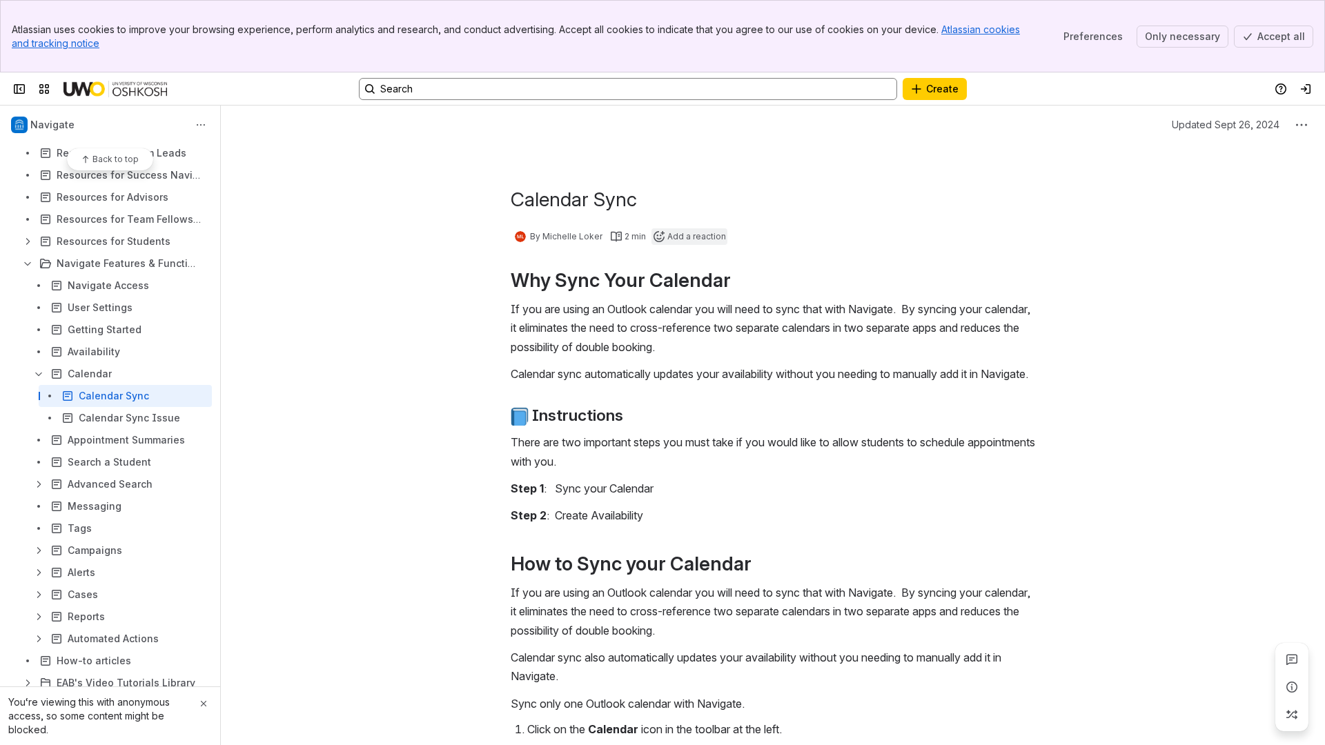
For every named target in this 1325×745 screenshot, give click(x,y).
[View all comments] (1292, 659)
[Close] (203, 703)
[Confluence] (115, 89)
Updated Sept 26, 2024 (1225, 124)
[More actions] (201, 125)
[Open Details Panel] (1292, 687)
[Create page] (1292, 715)
